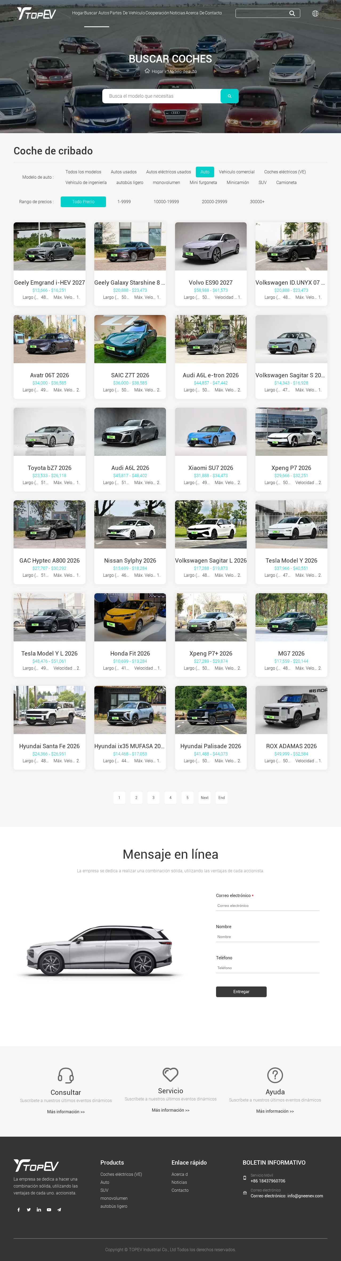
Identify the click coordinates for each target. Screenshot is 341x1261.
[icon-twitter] (29, 1209)
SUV (263, 182)
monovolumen (166, 182)
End (221, 798)
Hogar (157, 71)
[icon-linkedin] (39, 1209)
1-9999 (124, 201)
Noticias (179, 1182)
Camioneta (286, 182)
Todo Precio (83, 201)
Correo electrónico (235, 895)
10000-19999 (166, 201)
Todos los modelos (83, 171)
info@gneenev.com (305, 1195)
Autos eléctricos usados (168, 171)
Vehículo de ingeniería (86, 182)
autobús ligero (129, 182)
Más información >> (66, 1111)
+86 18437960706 (268, 1181)
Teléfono (224, 957)
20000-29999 (214, 201)
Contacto (180, 1190)
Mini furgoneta (203, 182)
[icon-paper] (59, 1209)
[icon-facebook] (19, 1209)
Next (205, 798)
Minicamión (238, 182)
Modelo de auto (182, 71)
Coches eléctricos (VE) (285, 171)
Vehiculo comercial (237, 171)
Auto (205, 171)
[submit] (292, 13)
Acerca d (180, 1174)
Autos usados (124, 171)
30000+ (257, 201)
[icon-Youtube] (49, 1209)
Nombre (223, 926)
